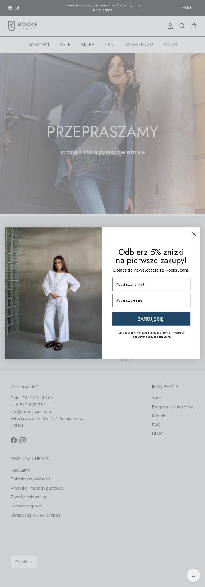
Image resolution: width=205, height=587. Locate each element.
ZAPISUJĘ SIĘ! (151, 319)
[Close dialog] (194, 233)
